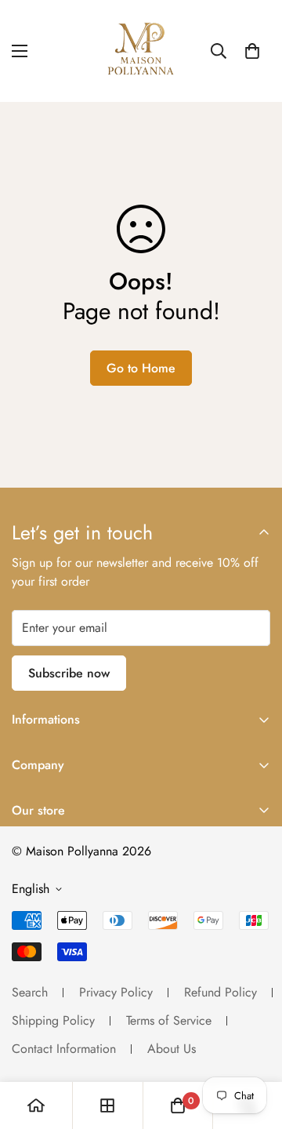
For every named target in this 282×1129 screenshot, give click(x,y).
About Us (171, 1049)
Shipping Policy (53, 1020)
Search (30, 992)
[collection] (107, 1105)
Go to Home (141, 368)
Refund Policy (220, 992)
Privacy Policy (116, 992)
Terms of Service (169, 1020)
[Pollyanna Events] (141, 51)
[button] (252, 51)
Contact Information (64, 1049)
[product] (36, 1105)
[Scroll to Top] (253, 1046)
